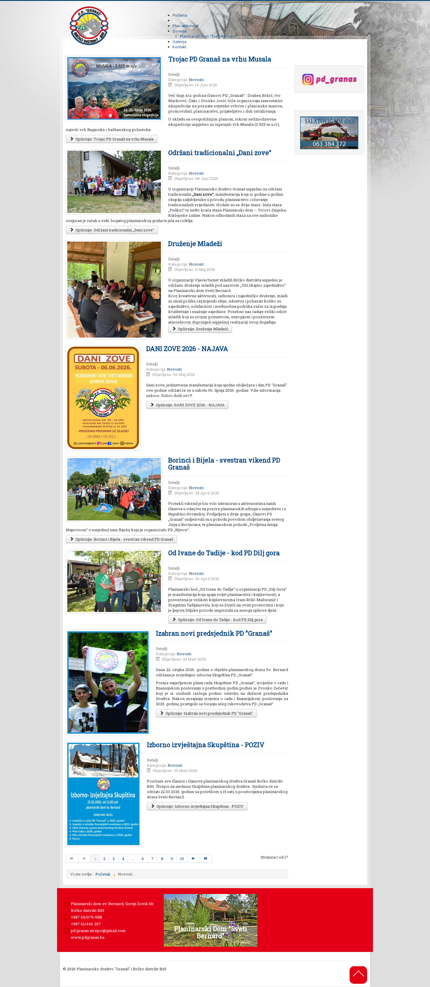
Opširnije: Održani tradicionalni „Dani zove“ (114, 230)
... (133, 858)
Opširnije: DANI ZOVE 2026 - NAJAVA (190, 404)
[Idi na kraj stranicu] (206, 858)
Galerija (180, 41)
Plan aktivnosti (186, 25)
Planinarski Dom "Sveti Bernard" (209, 36)
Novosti (179, 20)
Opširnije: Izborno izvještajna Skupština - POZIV (200, 806)
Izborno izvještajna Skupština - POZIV (205, 744)
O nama (180, 31)
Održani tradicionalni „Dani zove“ (219, 152)
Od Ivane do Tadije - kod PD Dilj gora (224, 552)
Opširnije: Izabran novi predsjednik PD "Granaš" (209, 713)
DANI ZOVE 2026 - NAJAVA (187, 348)
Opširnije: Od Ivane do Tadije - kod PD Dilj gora (220, 619)
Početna (180, 15)
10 (182, 858)
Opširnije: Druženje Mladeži (202, 328)
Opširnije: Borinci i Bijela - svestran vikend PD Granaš (124, 539)
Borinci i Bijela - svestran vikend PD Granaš (224, 463)
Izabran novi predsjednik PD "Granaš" (214, 633)
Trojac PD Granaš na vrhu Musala (219, 59)
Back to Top (358, 973)
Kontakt (179, 46)
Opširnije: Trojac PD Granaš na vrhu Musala (114, 139)
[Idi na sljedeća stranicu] (194, 858)
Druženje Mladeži (195, 243)
